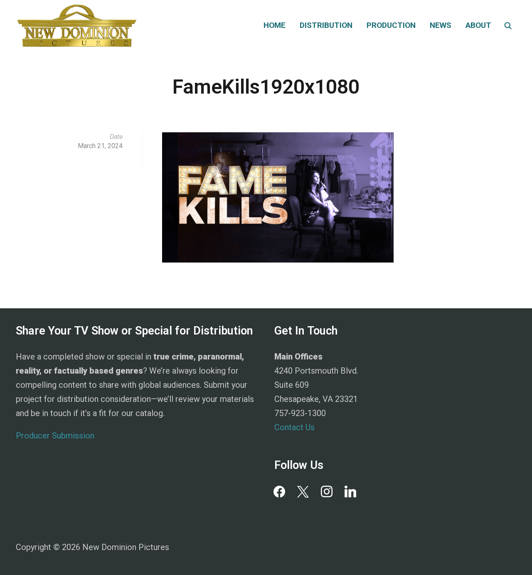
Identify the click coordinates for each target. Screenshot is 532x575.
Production (391, 25)
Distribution (326, 25)
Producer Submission (55, 436)
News (440, 25)
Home (275, 25)
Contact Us (294, 427)
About (478, 25)
